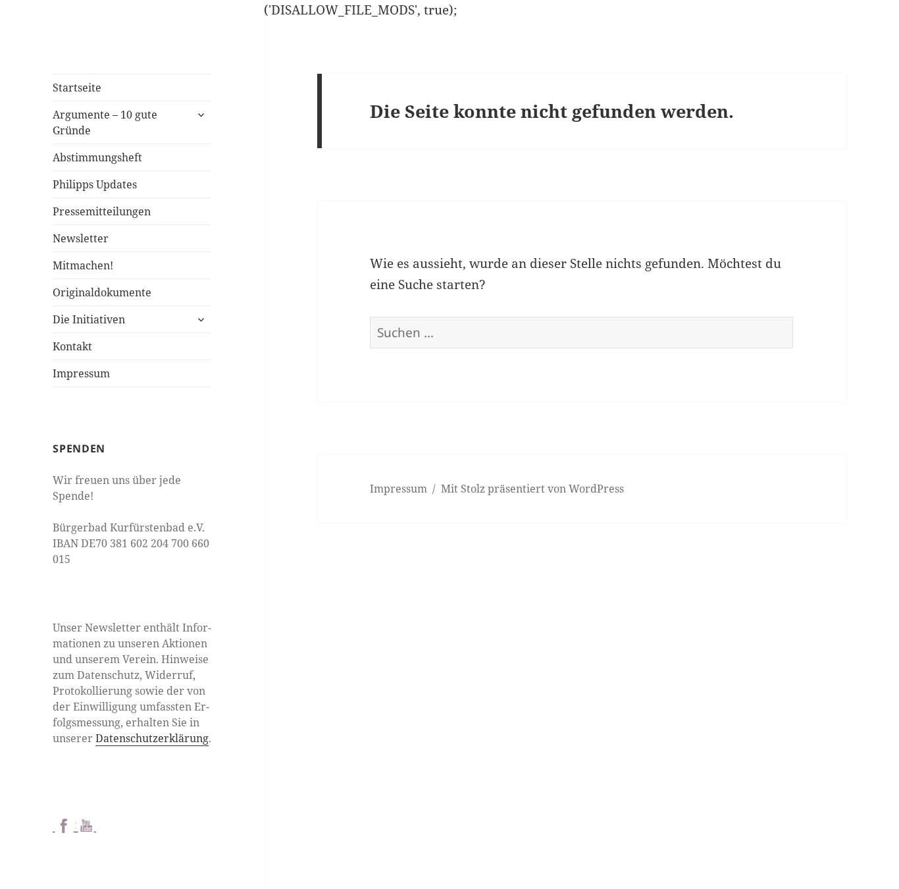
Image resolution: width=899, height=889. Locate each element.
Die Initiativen (89, 319)
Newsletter (81, 238)
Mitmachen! (83, 265)
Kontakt (72, 346)
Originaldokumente (102, 292)
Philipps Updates (95, 184)
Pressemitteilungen (102, 211)
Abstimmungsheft (97, 157)
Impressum (81, 373)
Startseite (77, 87)
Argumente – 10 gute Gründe (105, 122)
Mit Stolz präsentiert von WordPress (532, 488)
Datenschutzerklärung (152, 738)
